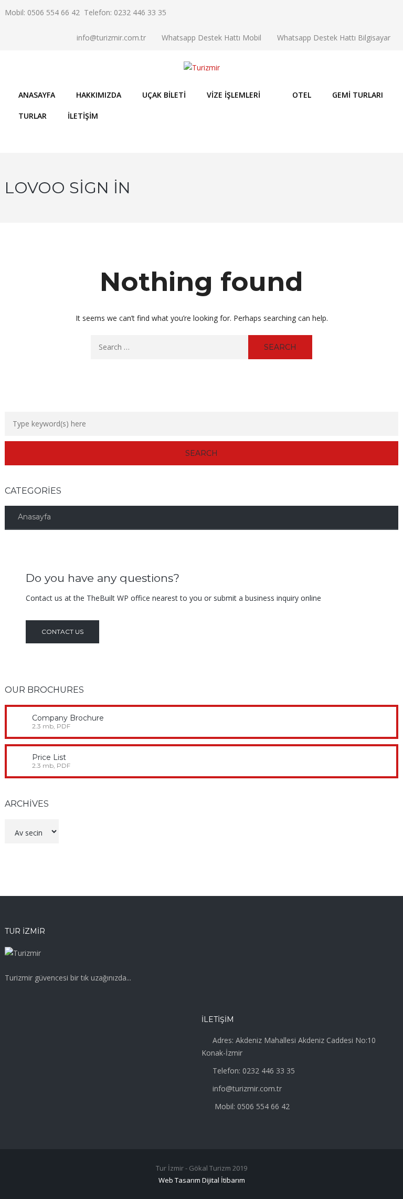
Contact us (62, 631)
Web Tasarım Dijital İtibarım (201, 1180)
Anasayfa (34, 517)
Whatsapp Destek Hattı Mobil (211, 38)
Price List (49, 757)
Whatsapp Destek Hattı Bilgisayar (333, 38)
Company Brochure (68, 718)
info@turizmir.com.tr (111, 38)
